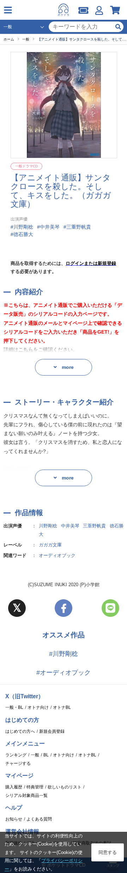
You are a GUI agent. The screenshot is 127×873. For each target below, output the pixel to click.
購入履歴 (13, 787)
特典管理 (34, 787)
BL (46, 755)
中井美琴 (70, 525)
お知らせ (13, 819)
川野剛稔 (48, 525)
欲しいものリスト (64, 787)
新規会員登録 (52, 731)
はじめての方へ (20, 731)
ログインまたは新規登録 (91, 263)
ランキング (15, 755)
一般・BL (14, 707)
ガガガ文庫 (50, 544)
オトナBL (62, 707)
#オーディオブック (63, 672)
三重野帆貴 (94, 525)
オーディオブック (57, 555)
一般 (35, 755)
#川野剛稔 (63, 653)
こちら (25, 349)
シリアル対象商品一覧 (26, 795)
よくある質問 (39, 819)
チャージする (18, 763)
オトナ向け (38, 707)
